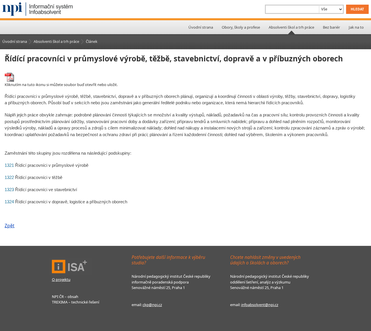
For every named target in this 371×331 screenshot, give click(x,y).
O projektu (61, 279)
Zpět (9, 225)
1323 (9, 189)
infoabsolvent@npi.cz (259, 304)
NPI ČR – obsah (65, 296)
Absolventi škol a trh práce (56, 41)
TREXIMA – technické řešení (75, 302)
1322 (9, 177)
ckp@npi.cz (152, 304)
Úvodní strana (200, 27)
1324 (9, 201)
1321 (9, 165)
